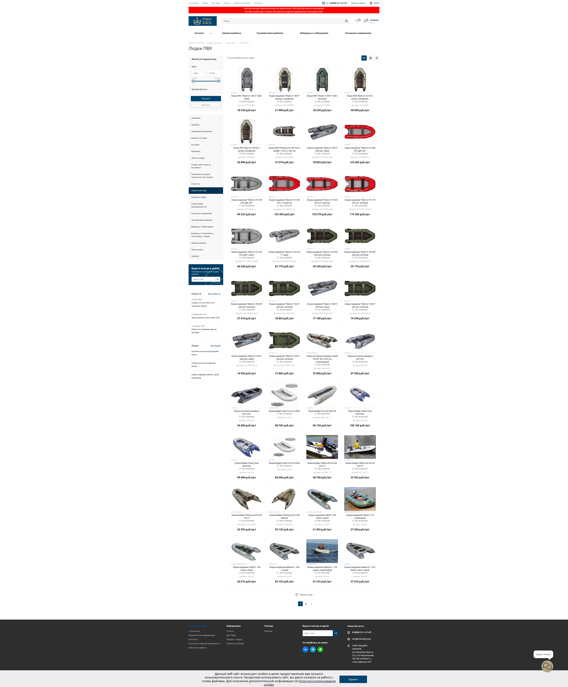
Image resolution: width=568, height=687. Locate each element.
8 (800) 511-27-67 (361, 632)
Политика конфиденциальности (204, 643)
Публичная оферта (198, 647)
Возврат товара (234, 639)
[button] (547, 666)
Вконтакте (305, 649)
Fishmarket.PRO (197, 626)
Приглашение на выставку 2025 (206, 318)
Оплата (230, 631)
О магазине (194, 631)
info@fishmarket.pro (361, 639)
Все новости (214, 294)
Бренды (268, 631)
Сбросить (205, 105)
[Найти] (346, 21)
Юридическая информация (202, 635)
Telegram (313, 649)
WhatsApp (320, 649)
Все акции (215, 346)
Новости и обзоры (235, 643)
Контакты (193, 639)
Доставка (231, 635)
